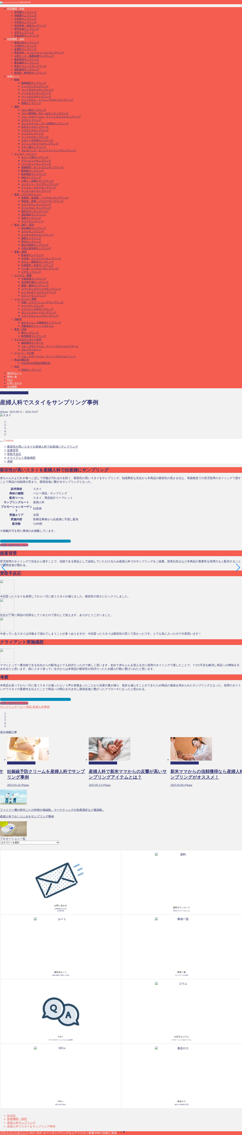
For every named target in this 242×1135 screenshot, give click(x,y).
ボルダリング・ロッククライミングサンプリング (48, 150)
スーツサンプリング (32, 305)
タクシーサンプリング (33, 295)
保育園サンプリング (25, 12)
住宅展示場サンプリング (35, 282)
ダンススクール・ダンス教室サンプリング (44, 123)
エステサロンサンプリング (36, 204)
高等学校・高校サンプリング (30, 25)
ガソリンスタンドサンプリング (38, 312)
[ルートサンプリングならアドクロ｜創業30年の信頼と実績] (15, 2)
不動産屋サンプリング (33, 278)
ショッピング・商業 (25, 299)
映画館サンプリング (32, 170)
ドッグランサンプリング (35, 86)
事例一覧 (12, 376)
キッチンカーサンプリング (36, 191)
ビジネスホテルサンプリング (37, 235)
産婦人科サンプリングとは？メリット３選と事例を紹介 (35, 541)
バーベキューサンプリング (36, 164)
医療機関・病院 (15, 39)
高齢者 (18, 319)
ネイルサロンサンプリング (36, 208)
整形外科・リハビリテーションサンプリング (39, 52)
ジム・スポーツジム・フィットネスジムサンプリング (51, 116)
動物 (16, 79)
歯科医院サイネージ (32, 343)
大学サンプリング (24, 32)
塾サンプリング (30, 332)
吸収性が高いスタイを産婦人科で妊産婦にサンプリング (42, 446)
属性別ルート (14, 373)
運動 (16, 106)
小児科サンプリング (25, 46)
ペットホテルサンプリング (36, 96)
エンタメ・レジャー (25, 154)
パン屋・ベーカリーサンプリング (39, 268)
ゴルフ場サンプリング (33, 110)
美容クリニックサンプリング (30, 66)
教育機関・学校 (15, 8)
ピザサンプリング (31, 272)
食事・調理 (20, 251)
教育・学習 (20, 329)
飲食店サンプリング (32, 255)
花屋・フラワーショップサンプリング (42, 302)
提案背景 (12, 450)
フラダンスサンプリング (35, 130)
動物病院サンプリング (33, 83)
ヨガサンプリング (31, 120)
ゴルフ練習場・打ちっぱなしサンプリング (44, 113)
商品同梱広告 (21, 359)
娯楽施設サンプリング (33, 174)
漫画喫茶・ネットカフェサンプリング (42, 167)
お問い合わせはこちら (14, 544)
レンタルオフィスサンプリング (38, 292)
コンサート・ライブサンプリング (39, 184)
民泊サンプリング (31, 241)
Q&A (10, 380)
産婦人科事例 (41, 706)
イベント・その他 (24, 353)
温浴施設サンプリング (33, 214)
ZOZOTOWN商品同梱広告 (35, 363)
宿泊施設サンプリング (33, 228)
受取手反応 (14, 454)
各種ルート (13, 76)
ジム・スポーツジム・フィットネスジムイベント (48, 356)
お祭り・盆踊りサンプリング (37, 181)
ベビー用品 (24, 706)
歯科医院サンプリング (26, 59)
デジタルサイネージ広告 (27, 339)
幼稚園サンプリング (25, 15)
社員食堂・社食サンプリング (37, 265)
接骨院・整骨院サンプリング (30, 73)
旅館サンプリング (31, 238)
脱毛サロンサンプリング (35, 211)
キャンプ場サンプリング (35, 157)
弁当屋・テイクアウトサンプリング (41, 258)
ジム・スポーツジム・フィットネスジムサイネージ (49, 346)
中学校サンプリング (25, 22)
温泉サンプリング (31, 218)
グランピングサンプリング (36, 160)
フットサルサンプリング (35, 137)
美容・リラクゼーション (27, 194)
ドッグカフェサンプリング (36, 93)
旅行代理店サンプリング (35, 245)
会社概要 (12, 386)
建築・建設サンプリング (35, 285)
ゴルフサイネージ (31, 349)
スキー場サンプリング (33, 147)
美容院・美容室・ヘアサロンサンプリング (44, 197)
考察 (10, 461)
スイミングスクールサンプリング (39, 143)
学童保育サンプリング (26, 35)
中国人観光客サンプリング (36, 248)
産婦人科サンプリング (26, 42)
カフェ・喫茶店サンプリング (37, 262)
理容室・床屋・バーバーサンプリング (42, 201)
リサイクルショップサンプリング (39, 316)
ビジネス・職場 (23, 275)
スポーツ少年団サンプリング (37, 140)
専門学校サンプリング (26, 29)
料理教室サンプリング (33, 336)
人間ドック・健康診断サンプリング (34, 56)
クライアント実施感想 (21, 457)
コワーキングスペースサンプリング (41, 289)
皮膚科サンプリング (25, 49)
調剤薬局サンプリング (26, 69)
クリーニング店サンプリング (37, 309)
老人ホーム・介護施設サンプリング (41, 322)
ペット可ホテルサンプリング (37, 89)
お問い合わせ (14, 383)
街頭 (16, 366)
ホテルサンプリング (32, 231)
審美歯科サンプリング (26, 62)
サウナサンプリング (32, 221)
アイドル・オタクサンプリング (38, 187)
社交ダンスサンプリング (35, 127)
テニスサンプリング (32, 133)
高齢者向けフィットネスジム (37, 326)
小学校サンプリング (25, 19)
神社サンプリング (31, 177)
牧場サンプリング (31, 103)
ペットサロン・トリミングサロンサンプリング (47, 100)
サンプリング (8, 706)
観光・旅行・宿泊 (24, 224)
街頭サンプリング (31, 370)
